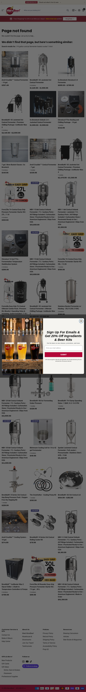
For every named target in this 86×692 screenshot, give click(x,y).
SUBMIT (63, 354)
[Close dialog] (81, 321)
